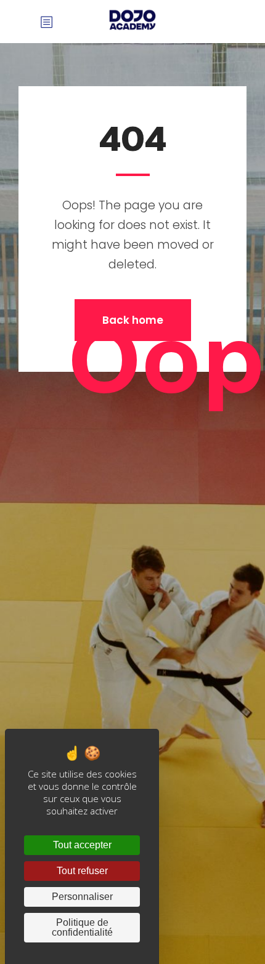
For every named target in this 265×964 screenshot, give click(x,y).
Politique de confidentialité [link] (82, 927)
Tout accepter (82, 845)
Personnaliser (82, 896)
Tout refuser (82, 871)
